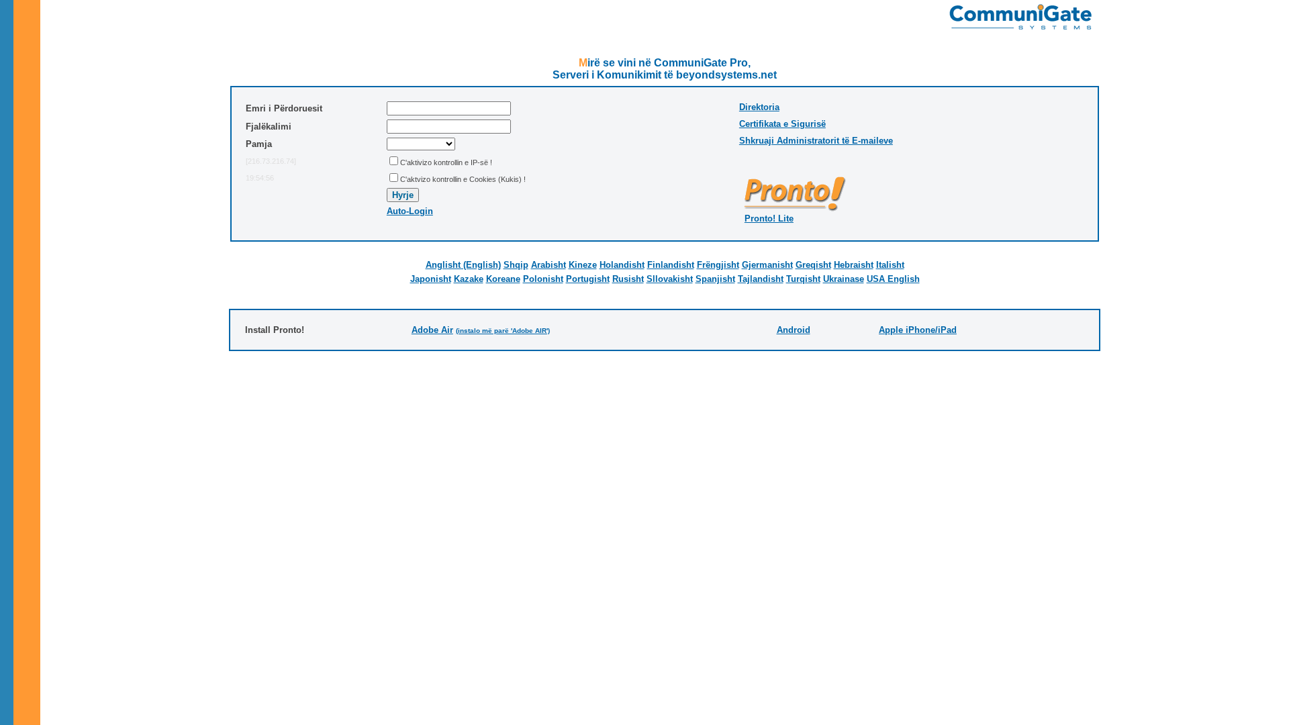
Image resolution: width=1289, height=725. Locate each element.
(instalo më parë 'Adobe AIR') (503, 330)
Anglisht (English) (463, 265)
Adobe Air (432, 330)
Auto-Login (410, 211)
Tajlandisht (760, 279)
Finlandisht (670, 265)
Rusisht (628, 279)
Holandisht (622, 265)
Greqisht (813, 265)
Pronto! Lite (769, 218)
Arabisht (548, 265)
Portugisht (588, 279)
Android (793, 330)
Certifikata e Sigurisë (782, 124)
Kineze (583, 265)
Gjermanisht (767, 265)
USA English (893, 279)
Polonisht (543, 279)
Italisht (890, 265)
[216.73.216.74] (271, 161)
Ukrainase (843, 279)
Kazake (468, 279)
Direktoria (759, 107)
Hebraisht (853, 265)
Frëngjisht (718, 265)
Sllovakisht (670, 279)
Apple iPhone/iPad (918, 330)
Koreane (503, 279)
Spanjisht (715, 279)
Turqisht (803, 279)
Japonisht (430, 279)
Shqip (516, 265)
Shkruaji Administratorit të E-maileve (816, 141)
